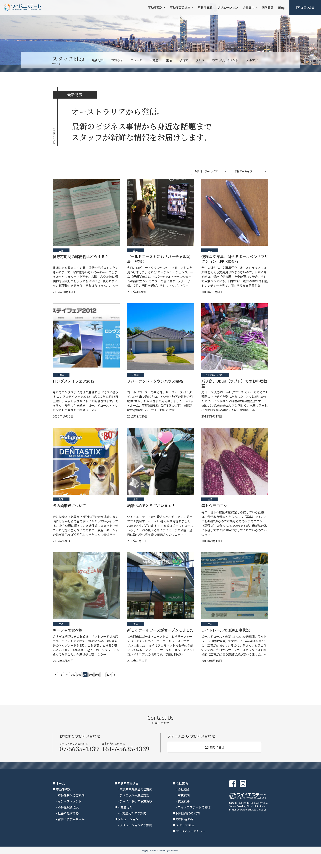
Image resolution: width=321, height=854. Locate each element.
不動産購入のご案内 (71, 795)
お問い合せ (307, 7)
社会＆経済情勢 (68, 813)
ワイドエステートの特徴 (194, 807)
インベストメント (70, 801)
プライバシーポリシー (191, 831)
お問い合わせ (185, 819)
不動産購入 (155, 7)
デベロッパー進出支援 (134, 795)
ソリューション (227, 7)
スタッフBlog (185, 825)
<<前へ (55, 674)
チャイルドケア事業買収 (135, 801)
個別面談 (267, 7)
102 (73, 674)
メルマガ (252, 60)
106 (97, 674)
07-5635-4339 (79, 748)
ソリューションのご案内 (135, 825)
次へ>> (114, 674)
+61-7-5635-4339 (126, 748)
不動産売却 (205, 7)
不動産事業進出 (180, 7)
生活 (169, 60)
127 (109, 674)
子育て (183, 60)
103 (79, 674)
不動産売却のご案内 (132, 813)
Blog (281, 7)
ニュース (136, 60)
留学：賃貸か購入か (71, 819)
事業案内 (184, 795)
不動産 (154, 60)
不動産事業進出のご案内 (135, 789)
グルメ (200, 60)
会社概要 (184, 789)
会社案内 (248, 7)
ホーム (60, 783)
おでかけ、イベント (225, 60)
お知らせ (117, 60)
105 (91, 674)
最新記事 (98, 60)
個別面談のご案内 (188, 813)
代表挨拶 (184, 801)
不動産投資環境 (68, 807)
